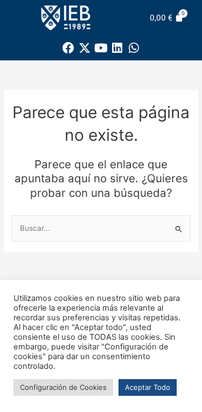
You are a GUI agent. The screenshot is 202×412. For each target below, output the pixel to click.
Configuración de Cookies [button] (63, 387)
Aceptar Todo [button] (147, 387)
